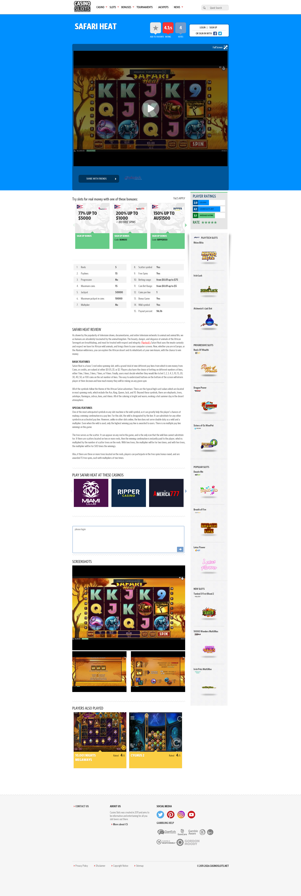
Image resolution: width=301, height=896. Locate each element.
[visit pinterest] (170, 814)
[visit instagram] (181, 814)
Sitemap (139, 865)
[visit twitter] (160, 814)
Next (185, 227)
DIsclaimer (100, 865)
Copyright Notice (120, 865)
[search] (203, 8)
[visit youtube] (191, 814)
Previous (73, 227)
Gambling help (165, 822)
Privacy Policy (81, 865)
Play (209, 256)
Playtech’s (146, 342)
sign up (213, 27)
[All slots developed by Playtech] (133, 179)
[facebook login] (215, 33)
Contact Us (82, 806)
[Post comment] (180, 549)
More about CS (120, 824)
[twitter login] (220, 33)
